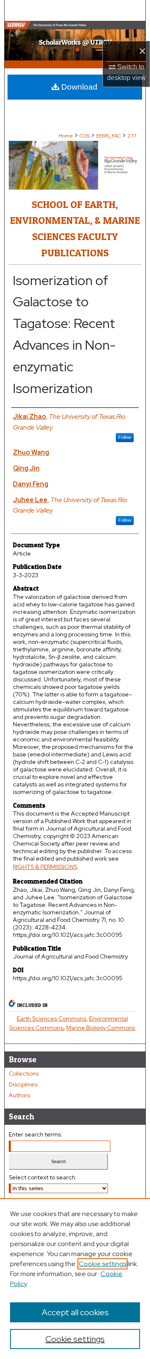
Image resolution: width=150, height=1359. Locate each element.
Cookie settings (102, 1263)
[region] (75, 1278)
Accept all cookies (75, 1312)
